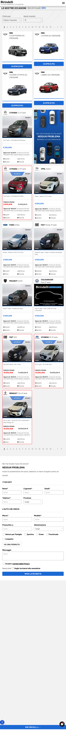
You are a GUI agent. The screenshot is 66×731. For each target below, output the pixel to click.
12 (39, 27)
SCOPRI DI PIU (17, 66)
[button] (2, 722)
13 (43, 27)
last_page (61, 27)
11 (36, 27)
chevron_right (57, 27)
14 (47, 27)
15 (50, 27)
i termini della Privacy (21, 563)
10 (32, 27)
